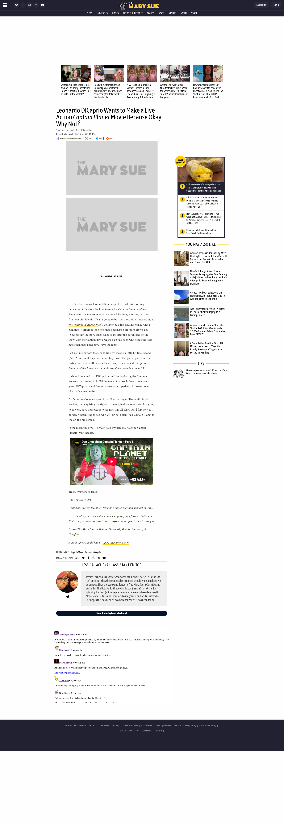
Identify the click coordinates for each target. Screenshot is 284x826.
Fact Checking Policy (128, 731)
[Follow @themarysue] (16, 7)
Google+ (73, 534)
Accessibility (146, 726)
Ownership (147, 731)
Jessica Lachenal (66, 134)
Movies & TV (102, 13)
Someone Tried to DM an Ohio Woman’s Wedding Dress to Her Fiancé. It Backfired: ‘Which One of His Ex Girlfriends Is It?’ (76, 89)
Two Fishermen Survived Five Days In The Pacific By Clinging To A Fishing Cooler (207, 312)
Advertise (105, 726)
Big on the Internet (133, 13)
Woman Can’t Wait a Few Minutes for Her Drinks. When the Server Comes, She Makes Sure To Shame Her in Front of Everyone (174, 91)
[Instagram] (29, 7)
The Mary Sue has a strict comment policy (99, 516)
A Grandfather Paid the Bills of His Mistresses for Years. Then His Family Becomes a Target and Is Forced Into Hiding (207, 348)
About (183, 13)
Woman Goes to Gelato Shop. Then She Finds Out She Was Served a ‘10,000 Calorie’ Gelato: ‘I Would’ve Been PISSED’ (208, 329)
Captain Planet (77, 552)
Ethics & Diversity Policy (185, 726)
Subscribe (261, 4)
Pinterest (136, 529)
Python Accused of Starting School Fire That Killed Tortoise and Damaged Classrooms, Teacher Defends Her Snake (203, 187)
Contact (158, 731)
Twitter (103, 529)
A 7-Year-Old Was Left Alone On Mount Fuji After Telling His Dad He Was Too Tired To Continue (208, 295)
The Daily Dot (82, 500)
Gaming (172, 13)
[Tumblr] (36, 7)
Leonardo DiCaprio (93, 552)
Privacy (115, 726)
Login (276, 4)
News (89, 13)
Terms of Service (130, 726)
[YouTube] (42, 7)
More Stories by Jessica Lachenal (111, 613)
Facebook (114, 529)
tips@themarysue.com (116, 542)
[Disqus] (112, 666)
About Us (93, 726)
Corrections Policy (207, 726)
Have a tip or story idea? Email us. (204, 370)
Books (115, 13)
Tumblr (126, 529)
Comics (150, 13)
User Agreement (163, 726)
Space (161, 13)
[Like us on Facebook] (23, 7)
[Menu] (5, 5)
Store (194, 13)
